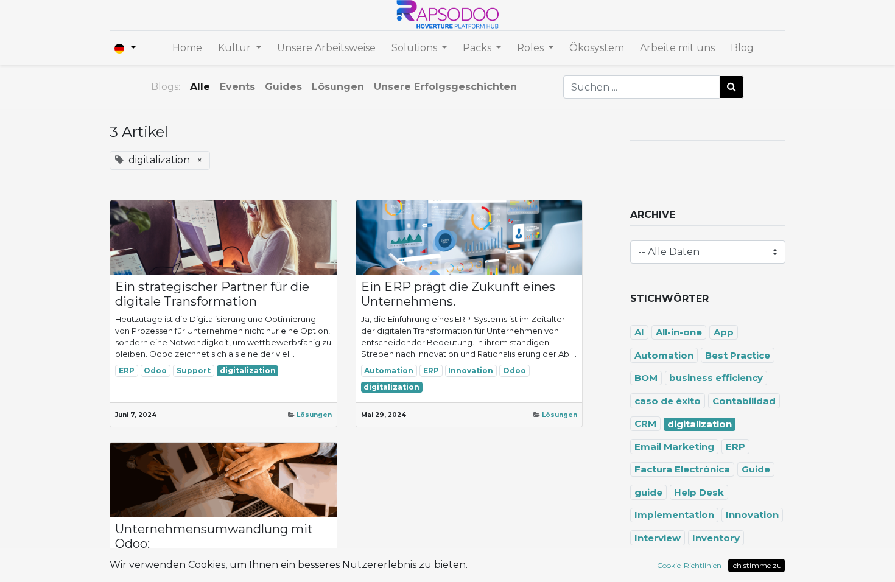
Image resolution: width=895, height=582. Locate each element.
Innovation (470, 370)
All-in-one (679, 332)
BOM (646, 378)
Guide (756, 469)
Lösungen (314, 415)
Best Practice (737, 355)
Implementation (674, 515)
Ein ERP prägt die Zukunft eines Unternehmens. (458, 294)
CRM (645, 423)
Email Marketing (674, 446)
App (724, 332)
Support (194, 370)
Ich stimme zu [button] (756, 565)
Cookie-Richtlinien (689, 565)
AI (639, 332)
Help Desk (699, 492)
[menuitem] (187, 48)
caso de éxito (667, 401)
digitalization (248, 370)
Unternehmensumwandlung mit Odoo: (214, 536)
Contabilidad (744, 401)
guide (648, 492)
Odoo (155, 370)
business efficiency (716, 378)
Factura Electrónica (682, 469)
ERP (127, 370)
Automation (388, 370)
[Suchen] (731, 87)
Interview (657, 538)
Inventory (716, 538)
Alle (200, 87)
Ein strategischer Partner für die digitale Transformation (212, 294)
